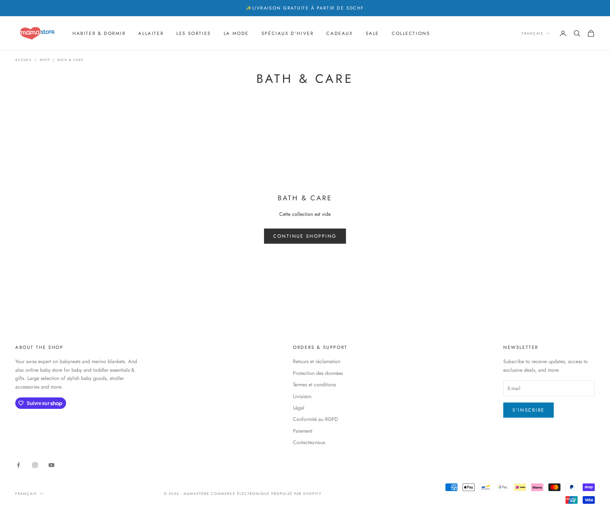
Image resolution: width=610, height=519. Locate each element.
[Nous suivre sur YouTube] (51, 465)
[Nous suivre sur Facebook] (18, 465)
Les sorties (193, 33)
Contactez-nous (309, 442)
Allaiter (151, 33)
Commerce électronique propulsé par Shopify (266, 493)
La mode (236, 33)
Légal (298, 407)
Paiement (302, 431)
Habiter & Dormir (98, 33)
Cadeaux (339, 33)
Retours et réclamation (316, 361)
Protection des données (318, 373)
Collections (411, 33)
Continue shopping (305, 236)
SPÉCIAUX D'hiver (287, 33)
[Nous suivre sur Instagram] (35, 465)
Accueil (23, 59)
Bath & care (71, 59)
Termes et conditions (314, 384)
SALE (372, 33)
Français (532, 33)
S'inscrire (528, 410)
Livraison (302, 396)
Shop (45, 59)
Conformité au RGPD (315, 419)
